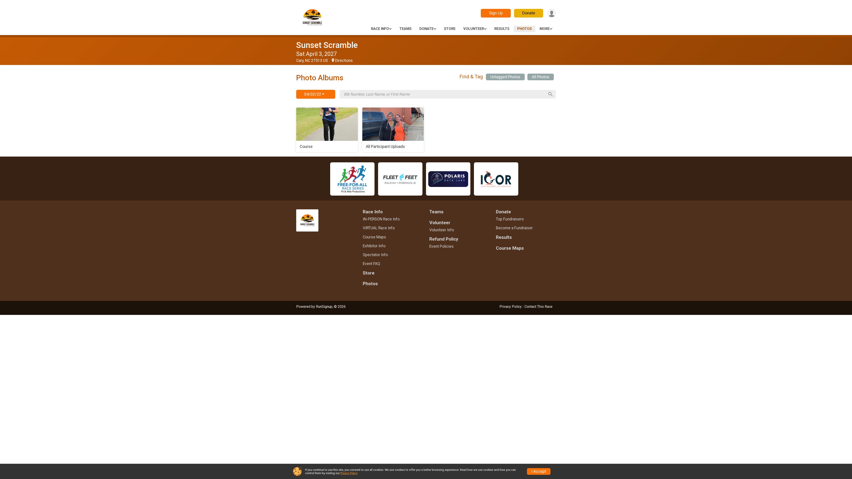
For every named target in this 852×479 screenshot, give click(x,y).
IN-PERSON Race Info (381, 219)
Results (501, 29)
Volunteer (473, 29)
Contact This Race (538, 306)
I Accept (538, 471)
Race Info (380, 29)
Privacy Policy (510, 306)
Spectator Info (375, 255)
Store (450, 29)
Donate (528, 13)
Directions (344, 60)
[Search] (550, 94)
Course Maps (374, 237)
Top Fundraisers (510, 219)
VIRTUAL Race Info (379, 228)
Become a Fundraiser (514, 228)
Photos (524, 29)
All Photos (540, 77)
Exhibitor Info (374, 246)
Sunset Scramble (327, 45)
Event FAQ (371, 263)
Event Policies (441, 246)
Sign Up (496, 13)
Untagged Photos (505, 77)
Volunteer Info (441, 230)
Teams (405, 29)
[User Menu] (552, 13)
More (545, 29)
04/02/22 (313, 94)
